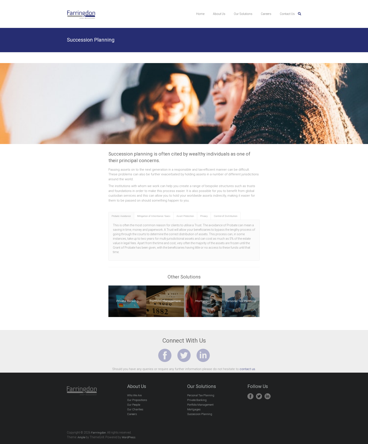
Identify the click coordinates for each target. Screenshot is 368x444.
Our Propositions (137, 400)
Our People (133, 404)
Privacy (204, 216)
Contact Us (287, 14)
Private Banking (197, 400)
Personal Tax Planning (200, 395)
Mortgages (194, 409)
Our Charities (135, 409)
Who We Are (134, 395)
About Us (219, 14)
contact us (247, 369)
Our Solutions (243, 14)
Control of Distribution (225, 216)
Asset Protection (185, 216)
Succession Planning (199, 414)
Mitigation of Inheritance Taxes (153, 216)
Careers (266, 14)
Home (200, 14)
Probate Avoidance (121, 216)
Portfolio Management (200, 404)
